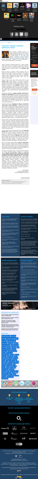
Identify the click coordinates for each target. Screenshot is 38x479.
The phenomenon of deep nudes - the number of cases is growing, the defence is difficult (29, 263)
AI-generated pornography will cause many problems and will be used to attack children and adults (29, 266)
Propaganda (10, 363)
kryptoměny (4, 377)
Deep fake (12, 354)
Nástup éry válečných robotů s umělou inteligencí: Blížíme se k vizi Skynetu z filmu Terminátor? (9, 293)
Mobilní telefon (10, 356)
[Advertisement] (15, 191)
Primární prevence (5, 369)
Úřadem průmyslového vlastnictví (28, 463)
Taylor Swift (16, 375)
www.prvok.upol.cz (5, 464)
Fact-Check (4, 366)
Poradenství (4, 351)
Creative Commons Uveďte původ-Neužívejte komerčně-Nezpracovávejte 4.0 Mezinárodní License (23, 468)
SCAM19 (7, 367)
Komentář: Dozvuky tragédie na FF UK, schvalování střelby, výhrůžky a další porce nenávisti (9, 243)
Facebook (8, 347)
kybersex (15, 356)
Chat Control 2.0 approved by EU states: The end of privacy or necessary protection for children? (29, 223)
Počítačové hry (11, 369)
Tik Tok (5, 363)
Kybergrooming (15, 345)
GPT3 (3, 358)
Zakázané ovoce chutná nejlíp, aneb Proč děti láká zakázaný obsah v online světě (9, 329)
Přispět (35, 89)
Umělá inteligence (12, 339)
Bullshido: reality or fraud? (25, 234)
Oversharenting (9, 364)
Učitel (3, 363)
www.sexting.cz (22, 464)
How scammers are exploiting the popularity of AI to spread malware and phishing (29, 257)
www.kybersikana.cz (14, 464)
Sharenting (4, 356)
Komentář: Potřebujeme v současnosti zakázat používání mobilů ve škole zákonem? (10, 224)
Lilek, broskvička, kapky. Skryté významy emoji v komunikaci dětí (9, 315)
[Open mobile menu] (1, 39)
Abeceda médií (14, 366)
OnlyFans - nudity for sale (25, 236)
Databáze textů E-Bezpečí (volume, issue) (19, 460)
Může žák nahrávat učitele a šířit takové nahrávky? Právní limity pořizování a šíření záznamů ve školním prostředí (10, 325)
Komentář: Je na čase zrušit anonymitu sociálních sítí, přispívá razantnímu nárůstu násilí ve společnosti (10, 234)
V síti (18, 347)
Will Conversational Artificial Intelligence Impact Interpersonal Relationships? (29, 248)
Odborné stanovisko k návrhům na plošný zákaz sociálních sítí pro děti (9, 318)
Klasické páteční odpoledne (6, 237)
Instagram (10, 358)
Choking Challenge (10, 375)
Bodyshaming (4, 375)
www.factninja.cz (23, 465)
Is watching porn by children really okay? (28, 269)
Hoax (3, 339)
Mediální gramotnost (12, 351)
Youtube (6, 358)
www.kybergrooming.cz (32, 464)
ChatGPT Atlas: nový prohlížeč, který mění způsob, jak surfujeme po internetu (9, 273)
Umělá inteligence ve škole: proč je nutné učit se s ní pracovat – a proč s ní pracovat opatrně (10, 270)
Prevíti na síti (8, 359)
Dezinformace (11, 341)
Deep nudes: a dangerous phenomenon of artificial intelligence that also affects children (28, 226)
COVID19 (10, 374)
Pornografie (8, 366)
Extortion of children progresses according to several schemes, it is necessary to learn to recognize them (29, 284)
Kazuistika (10, 343)
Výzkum (16, 343)
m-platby (13, 372)
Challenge (14, 347)
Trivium (11, 367)
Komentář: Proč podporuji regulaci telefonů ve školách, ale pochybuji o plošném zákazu (10, 220)
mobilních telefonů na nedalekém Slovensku (18, 57)
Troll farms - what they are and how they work (29, 271)
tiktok (15, 367)
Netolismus (4, 364)
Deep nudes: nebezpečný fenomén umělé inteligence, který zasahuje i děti (9, 280)
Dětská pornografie (10, 377)
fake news (17, 354)
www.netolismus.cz (15, 465)
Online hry (4, 359)
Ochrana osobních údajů (14, 370)
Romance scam (9, 353)
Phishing (3, 353)
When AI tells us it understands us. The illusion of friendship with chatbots (29, 229)
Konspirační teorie (5, 378)
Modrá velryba (15, 363)
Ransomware (15, 358)
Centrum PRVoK (8, 372)
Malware (3, 361)
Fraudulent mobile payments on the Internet (28, 292)
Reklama (3, 372)
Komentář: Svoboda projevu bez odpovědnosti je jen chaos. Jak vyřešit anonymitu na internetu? (10, 227)
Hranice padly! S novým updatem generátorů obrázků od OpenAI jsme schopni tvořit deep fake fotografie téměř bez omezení (9, 289)
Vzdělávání (3, 367)
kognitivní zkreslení (5, 374)
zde (22, 54)
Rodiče (14, 364)
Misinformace (4, 370)
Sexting (13, 336)
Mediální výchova (5, 354)
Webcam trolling (12, 361)
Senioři (7, 361)
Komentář (4, 343)
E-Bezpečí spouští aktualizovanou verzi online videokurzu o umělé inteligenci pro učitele (10, 277)
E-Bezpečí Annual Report (25, 294)
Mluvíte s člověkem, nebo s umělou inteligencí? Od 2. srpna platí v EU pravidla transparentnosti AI (10, 263)
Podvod (4, 341)
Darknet (14, 374)
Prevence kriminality (6, 349)
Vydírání (4, 347)
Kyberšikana (6, 336)
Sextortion (13, 349)
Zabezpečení (14, 359)
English (17, 361)
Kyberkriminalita (6, 345)
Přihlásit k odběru (34, 65)
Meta (8, 370)
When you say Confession (25, 287)
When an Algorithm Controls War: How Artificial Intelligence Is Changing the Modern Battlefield (29, 220)
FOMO (17, 372)
